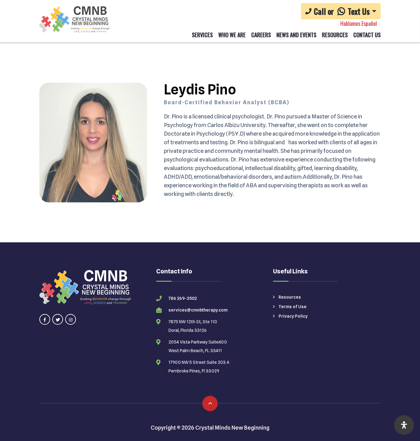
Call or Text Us (342, 11)
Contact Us (367, 35)
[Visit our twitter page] (57, 319)
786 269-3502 (182, 298)
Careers (261, 35)
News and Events (296, 35)
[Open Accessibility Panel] (404, 425)
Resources (335, 35)
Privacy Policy (292, 316)
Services (202, 35)
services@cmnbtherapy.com (198, 310)
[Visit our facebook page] (44, 319)
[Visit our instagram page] (70, 319)
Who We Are (232, 35)
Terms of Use (292, 306)
